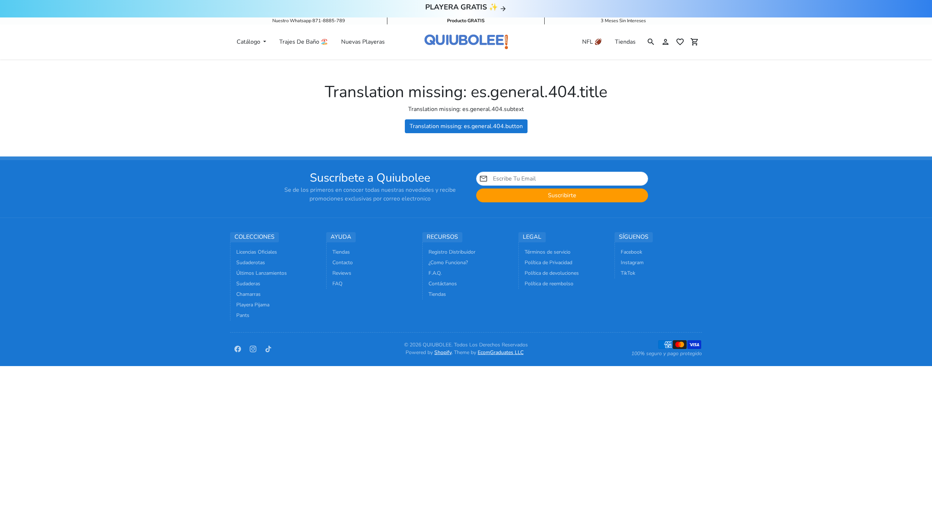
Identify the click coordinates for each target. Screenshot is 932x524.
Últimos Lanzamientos (261, 273)
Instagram (632, 262)
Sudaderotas (250, 262)
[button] (651, 42)
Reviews (341, 273)
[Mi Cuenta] (665, 42)
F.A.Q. (435, 273)
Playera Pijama (252, 304)
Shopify (442, 352)
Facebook (631, 252)
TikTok (628, 273)
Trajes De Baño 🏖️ (303, 42)
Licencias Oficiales (256, 252)
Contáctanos (443, 283)
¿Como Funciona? (448, 262)
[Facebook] (237, 348)
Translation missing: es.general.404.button (466, 126)
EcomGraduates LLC (501, 352)
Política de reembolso (549, 283)
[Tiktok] (268, 348)
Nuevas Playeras (363, 42)
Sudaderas (248, 283)
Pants (242, 315)
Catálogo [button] (249, 42)
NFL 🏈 (592, 42)
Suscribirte (562, 195)
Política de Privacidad (548, 262)
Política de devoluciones (552, 273)
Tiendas (625, 42)
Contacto (342, 262)
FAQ (337, 283)
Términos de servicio (547, 252)
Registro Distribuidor (452, 252)
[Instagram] (253, 348)
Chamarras (248, 294)
